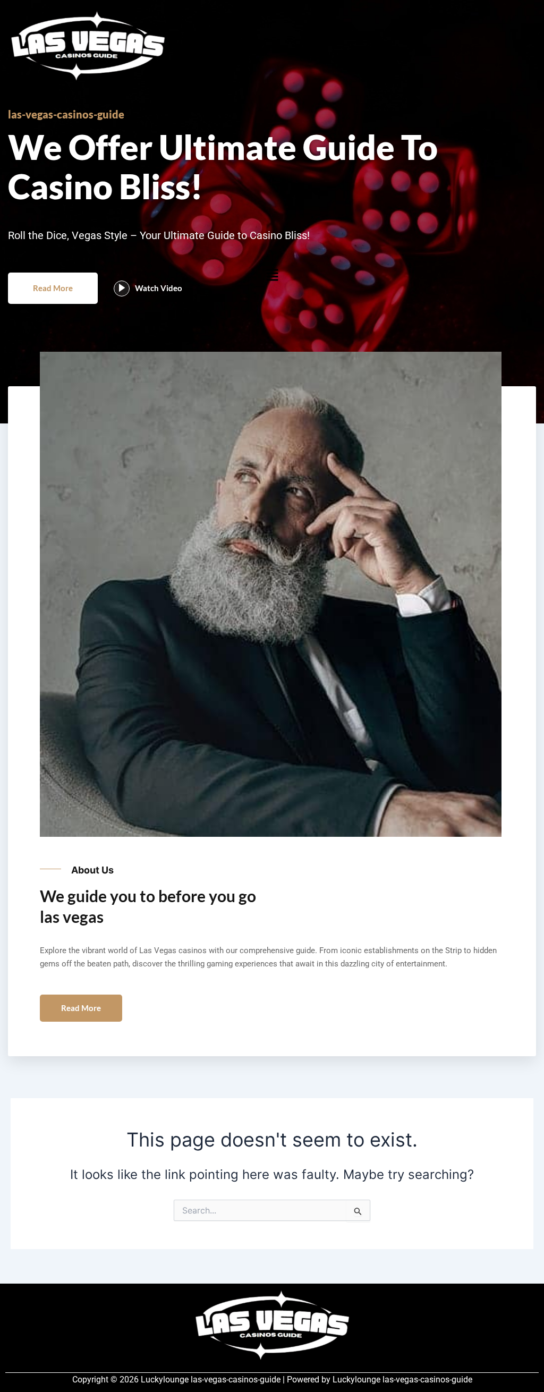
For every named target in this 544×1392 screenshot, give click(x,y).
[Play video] (122, 288)
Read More (53, 288)
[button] (272, 275)
